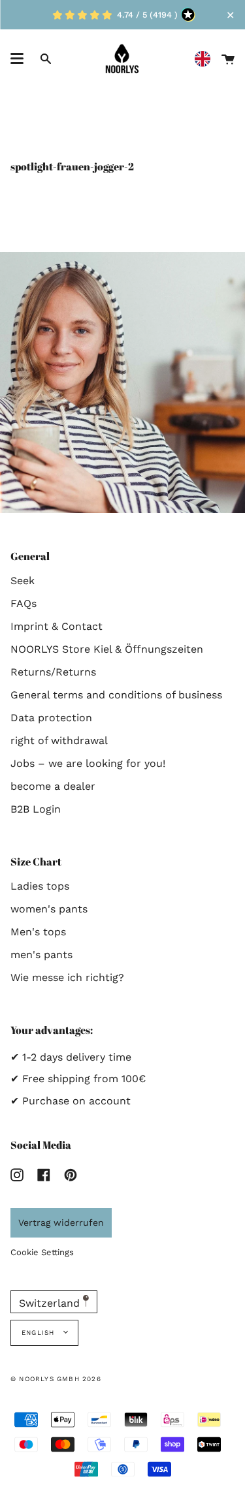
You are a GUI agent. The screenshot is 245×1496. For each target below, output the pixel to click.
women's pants (49, 909)
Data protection (51, 717)
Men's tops (38, 932)
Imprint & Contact (56, 626)
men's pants (41, 954)
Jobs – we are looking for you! (87, 763)
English (39, 1332)
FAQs (23, 603)
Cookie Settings (42, 1252)
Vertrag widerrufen (61, 1222)
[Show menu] (17, 59)
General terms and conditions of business (116, 695)
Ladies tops (39, 886)
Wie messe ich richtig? (67, 977)
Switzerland (51, 1303)
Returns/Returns (53, 672)
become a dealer (52, 786)
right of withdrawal (59, 740)
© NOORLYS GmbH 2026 (55, 1378)
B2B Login (35, 809)
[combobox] (205, 59)
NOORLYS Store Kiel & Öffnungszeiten (106, 649)
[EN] (205, 59)
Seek (22, 580)
